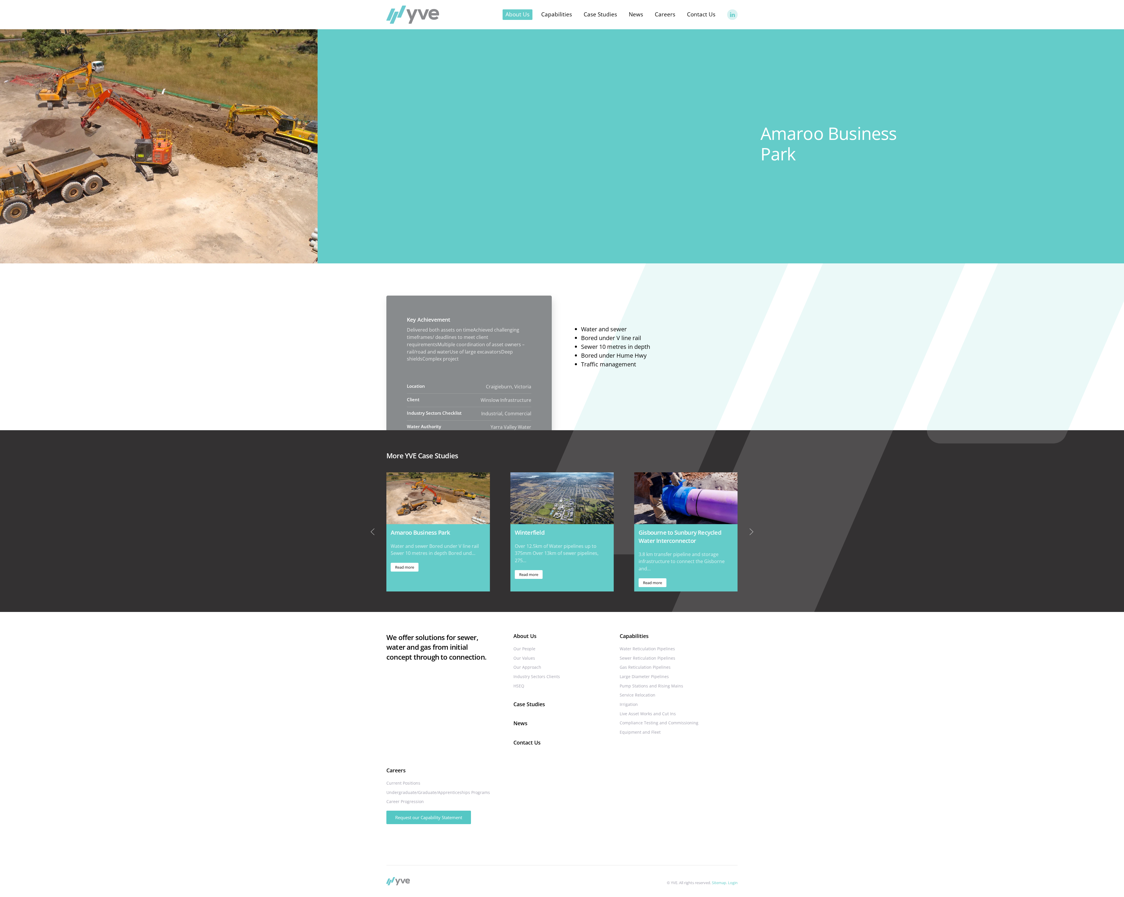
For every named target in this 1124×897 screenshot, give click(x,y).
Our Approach (527, 667)
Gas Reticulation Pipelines (645, 667)
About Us (525, 635)
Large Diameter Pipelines (644, 676)
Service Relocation (637, 695)
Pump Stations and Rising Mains (651, 686)
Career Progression (405, 801)
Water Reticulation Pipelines (647, 648)
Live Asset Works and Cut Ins (648, 713)
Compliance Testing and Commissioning (659, 723)
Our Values (524, 658)
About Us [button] (518, 14)
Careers (396, 770)
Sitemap (719, 882)
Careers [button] (665, 14)
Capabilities (634, 635)
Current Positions (403, 783)
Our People (524, 648)
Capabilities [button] (556, 14)
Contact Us (701, 14)
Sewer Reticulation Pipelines (647, 658)
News (636, 14)
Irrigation (629, 704)
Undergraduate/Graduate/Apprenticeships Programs (438, 792)
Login (733, 882)
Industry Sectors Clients (536, 676)
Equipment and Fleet (640, 732)
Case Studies (600, 14)
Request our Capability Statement (428, 817)
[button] (373, 532)
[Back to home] (412, 14)
